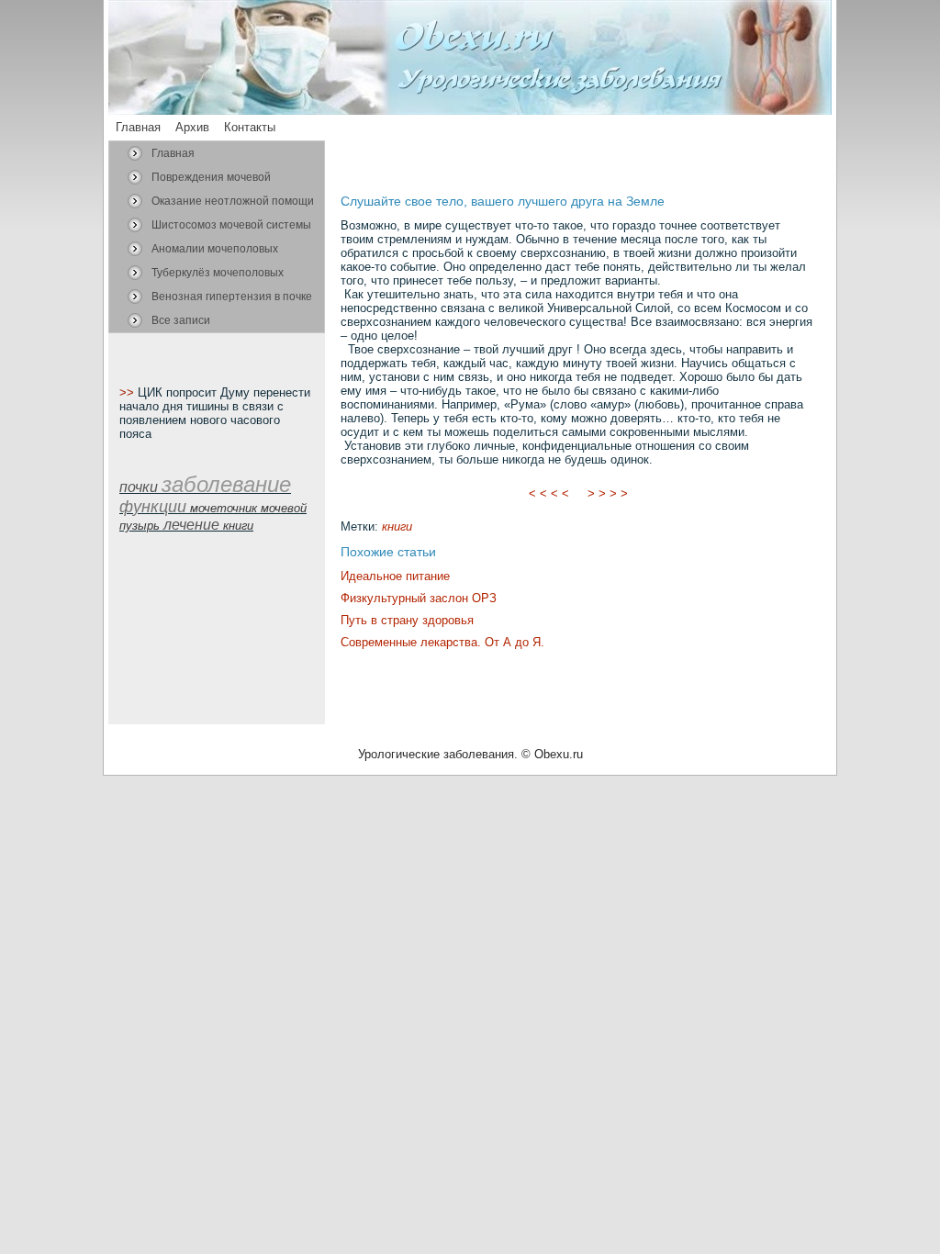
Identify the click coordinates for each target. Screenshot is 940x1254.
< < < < (548, 493)
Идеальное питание (395, 576)
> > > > (607, 493)
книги (397, 526)
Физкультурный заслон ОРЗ (419, 598)
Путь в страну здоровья (407, 620)
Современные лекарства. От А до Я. (442, 642)
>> (128, 392)
